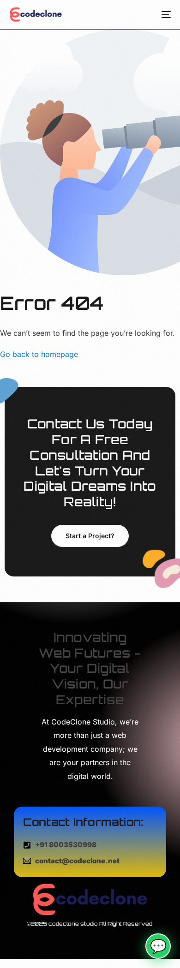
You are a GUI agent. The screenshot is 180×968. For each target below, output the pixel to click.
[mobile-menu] (163, 14)
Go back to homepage (39, 354)
